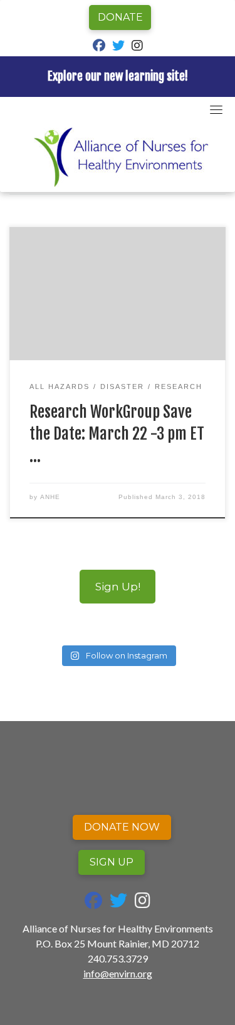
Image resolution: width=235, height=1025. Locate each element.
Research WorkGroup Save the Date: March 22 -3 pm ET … (116, 433)
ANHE (50, 496)
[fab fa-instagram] (137, 47)
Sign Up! (117, 586)
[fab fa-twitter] (118, 47)
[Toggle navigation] (216, 109)
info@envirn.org (117, 973)
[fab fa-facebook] (99, 47)
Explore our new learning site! (118, 76)
